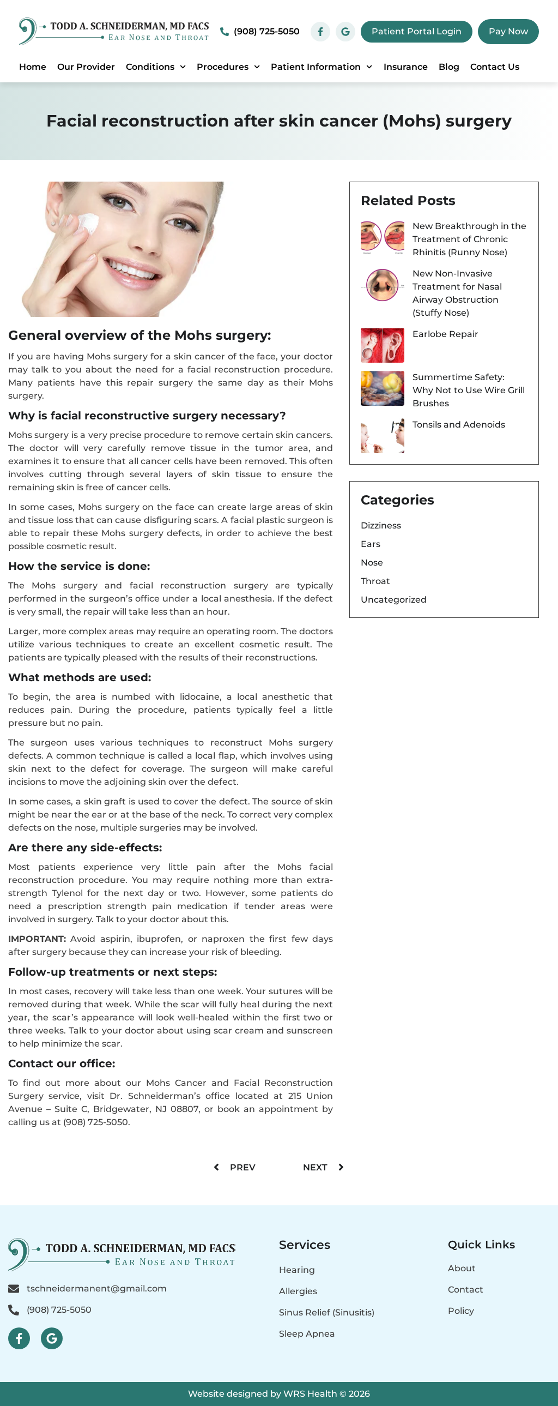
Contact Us (494, 67)
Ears (370, 544)
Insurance (406, 67)
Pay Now (508, 31)
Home (32, 67)
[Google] (52, 1338)
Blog (449, 67)
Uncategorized (394, 599)
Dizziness (381, 525)
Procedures (222, 67)
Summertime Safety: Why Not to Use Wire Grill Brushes (469, 390)
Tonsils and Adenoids (459, 424)
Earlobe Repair (445, 334)
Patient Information (316, 67)
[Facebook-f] (19, 1338)
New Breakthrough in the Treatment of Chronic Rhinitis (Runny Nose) (469, 239)
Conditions (150, 67)
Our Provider (86, 67)
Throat (375, 581)
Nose (372, 562)
